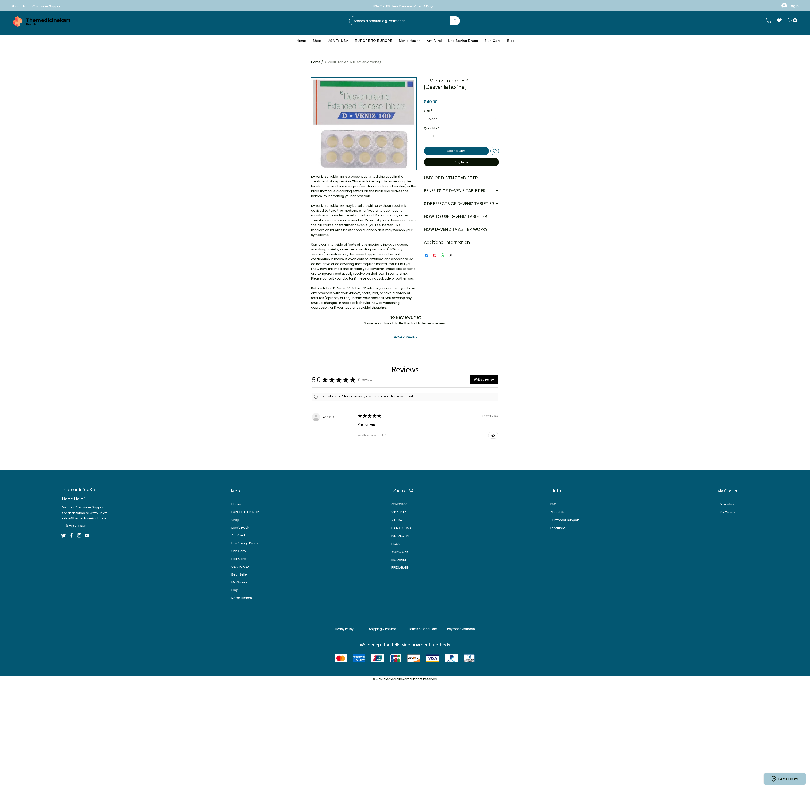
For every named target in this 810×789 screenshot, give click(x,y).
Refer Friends (241, 598)
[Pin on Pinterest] (434, 255)
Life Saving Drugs (244, 543)
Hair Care (238, 559)
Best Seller (239, 574)
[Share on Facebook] (426, 255)
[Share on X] (450, 255)
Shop (235, 519)
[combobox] (461, 119)
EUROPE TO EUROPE (245, 512)
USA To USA (240, 566)
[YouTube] (87, 535)
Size (428, 111)
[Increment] (440, 136)
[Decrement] (427, 136)
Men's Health (241, 527)
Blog (234, 590)
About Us (557, 512)
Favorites (727, 504)
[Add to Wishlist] (494, 151)
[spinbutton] (433, 136)
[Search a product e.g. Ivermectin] (455, 20)
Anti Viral (238, 535)
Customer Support (90, 507)
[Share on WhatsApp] (442, 255)
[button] (793, 20)
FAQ (553, 504)
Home (316, 62)
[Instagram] (79, 535)
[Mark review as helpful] (493, 435)
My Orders (239, 582)
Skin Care (238, 551)
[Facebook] (71, 535)
